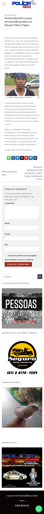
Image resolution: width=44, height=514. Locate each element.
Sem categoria (10, 15)
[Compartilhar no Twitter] (18, 158)
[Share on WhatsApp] (9, 158)
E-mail (8, 234)
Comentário (10, 203)
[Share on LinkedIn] (31, 158)
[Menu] (4, 4)
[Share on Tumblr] (35, 158)
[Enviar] (40, 276)
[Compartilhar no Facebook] (13, 158)
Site (6, 245)
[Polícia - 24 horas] (24, 4)
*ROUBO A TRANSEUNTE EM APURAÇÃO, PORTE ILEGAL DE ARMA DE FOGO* (33, 173)
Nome (7, 223)
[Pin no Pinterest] (26, 158)
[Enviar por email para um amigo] (22, 158)
